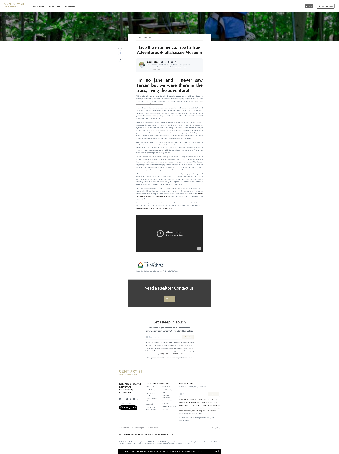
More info (199, 451)
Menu (310, 6)
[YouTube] (134, 399)
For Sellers (71, 6)
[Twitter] (123, 399)
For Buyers (54, 6)
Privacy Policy (215, 428)
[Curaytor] (128, 409)
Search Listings (151, 390)
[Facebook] (120, 399)
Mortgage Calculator (169, 406)
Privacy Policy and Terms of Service (171, 354)
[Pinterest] (130, 399)
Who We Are (38, 6)
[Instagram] (137, 399)
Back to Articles (145, 37)
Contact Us (166, 387)
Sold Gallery (166, 409)
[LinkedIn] (127, 399)
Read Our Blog (150, 404)
